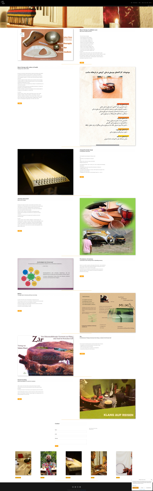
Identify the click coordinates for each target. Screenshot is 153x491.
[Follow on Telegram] (78, 487)
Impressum (144, 489)
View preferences (148, 487)
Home (131, 2)
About (147, 2)
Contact (150, 2)
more (82, 276)
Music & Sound (135, 2)
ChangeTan (68, 477)
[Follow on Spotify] (80, 487)
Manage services (134, 485)
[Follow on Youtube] (75, 487)
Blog (145, 2)
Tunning (42, 477)
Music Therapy (18, 477)
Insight (118, 477)
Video (82, 62)
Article (93, 477)
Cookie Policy (140, 489)
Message (56, 438)
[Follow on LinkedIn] (73, 487)
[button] (151, 479)
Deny (142, 487)
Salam (139, 2)
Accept (135, 487)
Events (143, 2)
